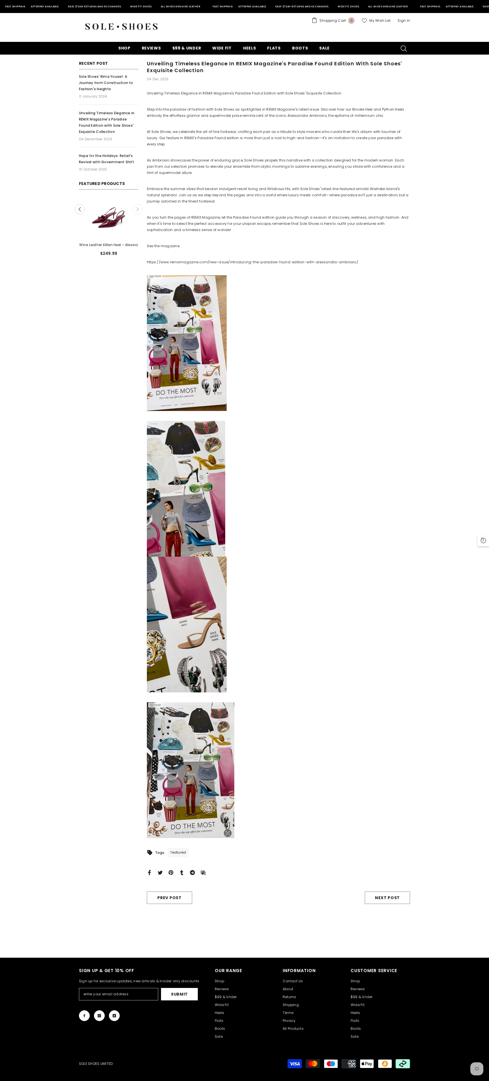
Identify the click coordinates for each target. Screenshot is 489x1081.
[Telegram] (192, 872)
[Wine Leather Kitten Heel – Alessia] (108, 218)
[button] (80, 209)
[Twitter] (160, 872)
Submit (179, 994)
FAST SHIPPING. (15, 6)
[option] (109, 229)
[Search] (404, 48)
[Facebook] (149, 872)
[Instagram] (99, 1015)
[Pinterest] (170, 872)
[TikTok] (114, 1015)
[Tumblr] (181, 872)
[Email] (203, 872)
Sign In (404, 20)
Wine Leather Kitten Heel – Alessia (108, 244)
